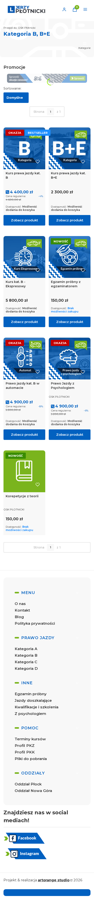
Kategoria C (26, 662)
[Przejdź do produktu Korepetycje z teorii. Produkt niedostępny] (24, 471)
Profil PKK (25, 752)
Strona (38, 112)
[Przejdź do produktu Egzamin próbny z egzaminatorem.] (70, 257)
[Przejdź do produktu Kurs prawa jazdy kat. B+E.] (70, 148)
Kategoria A (26, 649)
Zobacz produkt (24, 220)
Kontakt (22, 610)
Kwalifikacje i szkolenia (36, 707)
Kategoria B (26, 655)
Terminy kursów (30, 739)
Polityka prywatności (35, 623)
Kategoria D (26, 668)
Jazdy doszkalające (33, 700)
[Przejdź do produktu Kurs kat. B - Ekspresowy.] (24, 257)
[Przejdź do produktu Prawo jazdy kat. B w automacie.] (24, 358)
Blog (19, 617)
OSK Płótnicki (19, 27)
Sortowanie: (12, 88)
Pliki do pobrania (31, 759)
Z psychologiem (30, 713)
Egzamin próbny (31, 694)
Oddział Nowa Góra (33, 790)
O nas (20, 603)
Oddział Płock (28, 784)
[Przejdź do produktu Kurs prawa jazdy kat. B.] (24, 148)
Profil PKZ (25, 745)
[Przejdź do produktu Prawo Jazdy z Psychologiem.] (70, 358)
